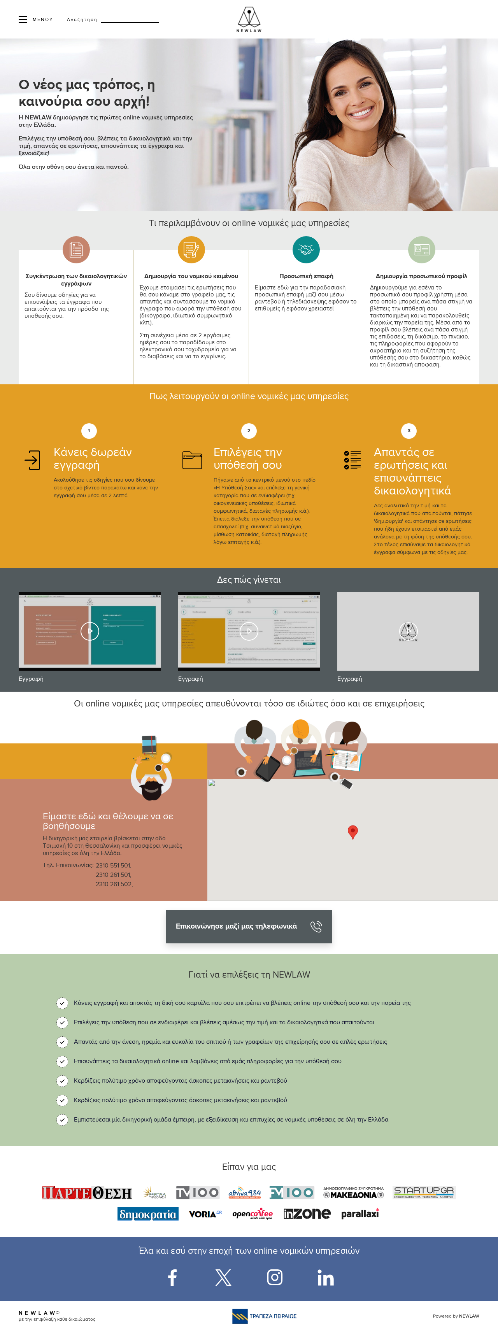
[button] (353, 832)
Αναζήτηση (82, 20)
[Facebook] (172, 1277)
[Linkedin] (325, 1277)
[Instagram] (274, 1277)
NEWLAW (469, 1316)
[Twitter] (223, 1277)
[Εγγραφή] (90, 631)
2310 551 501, (114, 866)
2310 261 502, (114, 885)
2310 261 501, (114, 875)
